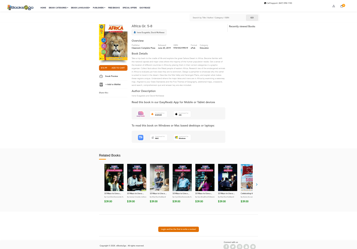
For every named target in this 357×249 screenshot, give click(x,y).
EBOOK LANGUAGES (80, 8)
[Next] (256, 184)
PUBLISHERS (98, 8)
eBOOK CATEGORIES (58, 8)
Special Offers (130, 8)
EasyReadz (145, 8)
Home (43, 8)
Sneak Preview (111, 76)
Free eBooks (114, 8)
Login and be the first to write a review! (178, 229)
